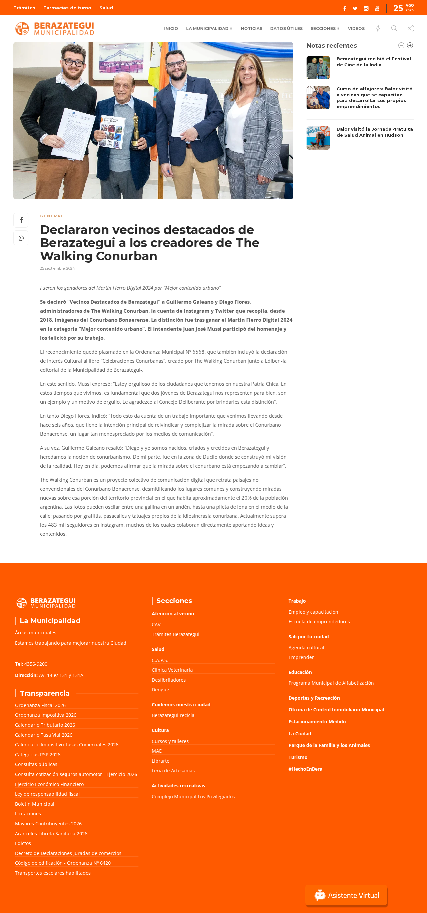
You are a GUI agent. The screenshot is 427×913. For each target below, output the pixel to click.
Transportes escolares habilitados (53, 873)
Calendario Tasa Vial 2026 (43, 735)
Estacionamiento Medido (317, 721)
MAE (157, 751)
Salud (106, 7)
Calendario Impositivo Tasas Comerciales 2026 (66, 744)
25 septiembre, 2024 (57, 268)
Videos (356, 28)
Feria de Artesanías (173, 770)
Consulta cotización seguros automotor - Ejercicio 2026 (76, 774)
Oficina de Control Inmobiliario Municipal (336, 709)
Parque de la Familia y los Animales (329, 745)
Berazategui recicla (173, 715)
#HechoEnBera (305, 769)
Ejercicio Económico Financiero (49, 784)
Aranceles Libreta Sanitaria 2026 (51, 833)
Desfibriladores (169, 680)
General (52, 216)
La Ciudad (300, 733)
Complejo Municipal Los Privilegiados (193, 796)
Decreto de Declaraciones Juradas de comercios (68, 853)
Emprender (301, 657)
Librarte (160, 761)
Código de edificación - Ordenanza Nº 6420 (63, 863)
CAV (156, 624)
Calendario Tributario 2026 (45, 725)
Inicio (171, 28)
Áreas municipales (35, 632)
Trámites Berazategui (175, 634)
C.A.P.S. (160, 660)
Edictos (23, 843)
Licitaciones (28, 813)
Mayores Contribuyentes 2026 (48, 823)
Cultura (160, 730)
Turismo (298, 757)
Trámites (24, 7)
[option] (360, 103)
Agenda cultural (306, 647)
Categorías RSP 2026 (37, 754)
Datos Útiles (286, 28)
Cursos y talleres (170, 741)
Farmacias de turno (67, 7)
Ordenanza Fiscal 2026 (40, 705)
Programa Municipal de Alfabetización (331, 683)
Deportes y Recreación (314, 698)
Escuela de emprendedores (319, 621)
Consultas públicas (36, 764)
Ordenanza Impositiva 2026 (45, 715)
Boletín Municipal (34, 804)
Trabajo (297, 601)
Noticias (251, 28)
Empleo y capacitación (313, 612)
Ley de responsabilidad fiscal (47, 794)
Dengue (160, 689)
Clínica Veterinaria (172, 670)
